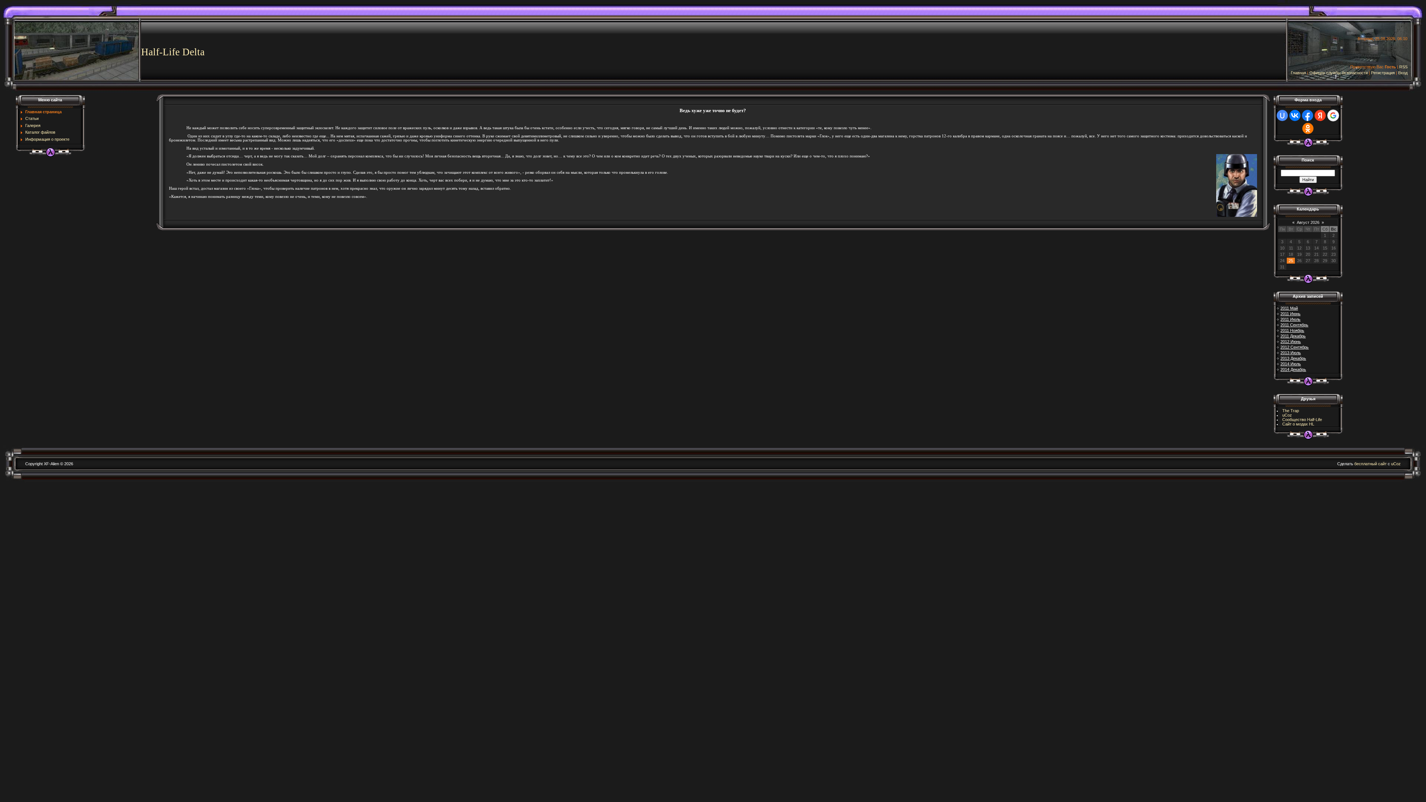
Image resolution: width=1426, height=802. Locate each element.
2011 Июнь (1290, 314)
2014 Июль (1290, 364)
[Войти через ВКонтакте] (1294, 115)
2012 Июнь (1290, 341)
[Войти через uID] (1282, 115)
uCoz (1287, 415)
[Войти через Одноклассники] (1307, 128)
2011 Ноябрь (1292, 330)
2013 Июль (1290, 353)
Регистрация (1383, 73)
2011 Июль (1290, 319)
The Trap (1290, 410)
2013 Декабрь (1293, 358)
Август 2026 (1308, 222)
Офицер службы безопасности (1338, 73)
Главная (1298, 73)
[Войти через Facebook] (1307, 115)
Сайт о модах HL (1298, 424)
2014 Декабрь (1293, 369)
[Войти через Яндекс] (1320, 115)
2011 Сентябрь (1294, 325)
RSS (1403, 67)
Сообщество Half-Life (1302, 419)
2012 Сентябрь (1294, 347)
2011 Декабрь (1293, 336)
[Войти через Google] (1333, 115)
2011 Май (1289, 308)
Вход (1402, 73)
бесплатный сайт (1370, 464)
